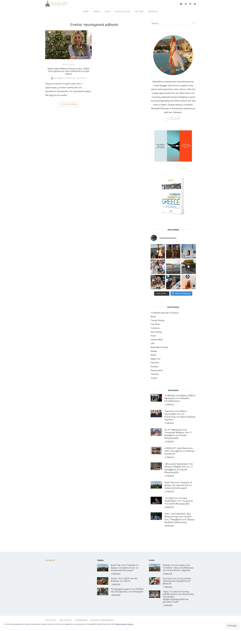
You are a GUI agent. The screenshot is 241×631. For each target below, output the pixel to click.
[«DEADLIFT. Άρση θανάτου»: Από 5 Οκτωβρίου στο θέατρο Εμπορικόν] (156, 450)
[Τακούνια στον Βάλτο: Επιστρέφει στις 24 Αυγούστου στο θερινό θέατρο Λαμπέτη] (156, 413)
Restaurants (157, 370)
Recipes (154, 366)
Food (107, 11)
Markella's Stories (159, 347)
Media (154, 351)
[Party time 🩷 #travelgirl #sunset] (173, 267)
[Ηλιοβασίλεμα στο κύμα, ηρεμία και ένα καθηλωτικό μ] (158, 251)
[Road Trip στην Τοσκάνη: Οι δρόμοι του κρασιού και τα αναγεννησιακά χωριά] (156, 485)
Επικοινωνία (81, 620)
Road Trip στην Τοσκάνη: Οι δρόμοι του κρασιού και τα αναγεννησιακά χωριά (178, 485)
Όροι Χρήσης (65, 620)
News (86, 11)
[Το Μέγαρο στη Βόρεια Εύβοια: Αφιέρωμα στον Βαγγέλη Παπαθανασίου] (156, 398)
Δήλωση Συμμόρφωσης (102, 620)
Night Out (155, 358)
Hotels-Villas (122, 11)
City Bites (155, 324)
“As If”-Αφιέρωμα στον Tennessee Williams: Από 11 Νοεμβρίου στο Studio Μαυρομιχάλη (178, 433)
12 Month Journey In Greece (165, 312)
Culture (139, 11)
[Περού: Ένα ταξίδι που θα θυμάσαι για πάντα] (102, 581)
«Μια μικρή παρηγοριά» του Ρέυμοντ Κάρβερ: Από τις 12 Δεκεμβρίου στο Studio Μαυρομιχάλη (178, 468)
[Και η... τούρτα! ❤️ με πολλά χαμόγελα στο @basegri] (158, 282)
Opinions (153, 11)
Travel (96, 11)
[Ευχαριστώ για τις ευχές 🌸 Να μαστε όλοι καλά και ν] (173, 251)
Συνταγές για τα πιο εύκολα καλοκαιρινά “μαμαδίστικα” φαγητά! (177, 581)
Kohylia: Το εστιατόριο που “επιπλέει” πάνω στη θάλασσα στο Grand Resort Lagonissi (178, 568)
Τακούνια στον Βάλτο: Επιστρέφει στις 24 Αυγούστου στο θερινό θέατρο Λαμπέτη (179, 415)
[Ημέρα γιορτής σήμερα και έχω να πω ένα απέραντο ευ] (173, 282)
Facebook (50, 560)
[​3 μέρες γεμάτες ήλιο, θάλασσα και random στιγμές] (188, 282)
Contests (155, 328)
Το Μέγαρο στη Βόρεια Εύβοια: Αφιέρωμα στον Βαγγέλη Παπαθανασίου (180, 398)
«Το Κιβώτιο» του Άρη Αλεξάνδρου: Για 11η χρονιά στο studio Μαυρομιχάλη (178, 501)
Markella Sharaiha (64, 78)
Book (153, 316)
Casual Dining (157, 320)
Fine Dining (156, 331)
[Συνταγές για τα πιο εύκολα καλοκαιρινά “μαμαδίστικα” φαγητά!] (154, 581)
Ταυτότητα (50, 620)
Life (152, 343)
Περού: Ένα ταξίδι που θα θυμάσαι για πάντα (124, 579)
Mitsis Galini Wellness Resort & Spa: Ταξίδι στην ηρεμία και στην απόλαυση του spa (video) (68, 71)
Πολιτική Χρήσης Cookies (124, 624)
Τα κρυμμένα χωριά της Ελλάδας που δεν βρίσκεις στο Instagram (127, 590)
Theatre (155, 374)
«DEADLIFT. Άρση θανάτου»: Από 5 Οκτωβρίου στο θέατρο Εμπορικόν (179, 451)
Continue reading (70, 104)
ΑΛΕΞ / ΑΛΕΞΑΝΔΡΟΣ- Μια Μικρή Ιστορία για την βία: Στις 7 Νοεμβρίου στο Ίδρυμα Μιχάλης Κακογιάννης (179, 517)
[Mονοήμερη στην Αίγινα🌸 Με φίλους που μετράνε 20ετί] (158, 267)
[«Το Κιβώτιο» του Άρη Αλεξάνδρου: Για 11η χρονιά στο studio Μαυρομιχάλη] (156, 500)
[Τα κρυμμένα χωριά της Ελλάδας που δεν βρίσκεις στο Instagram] (102, 591)
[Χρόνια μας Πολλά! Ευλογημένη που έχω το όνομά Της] (188, 251)
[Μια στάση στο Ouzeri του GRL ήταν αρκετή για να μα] (188, 267)
